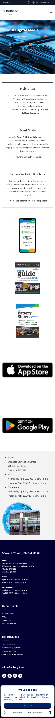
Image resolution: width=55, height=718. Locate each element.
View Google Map (9, 572)
